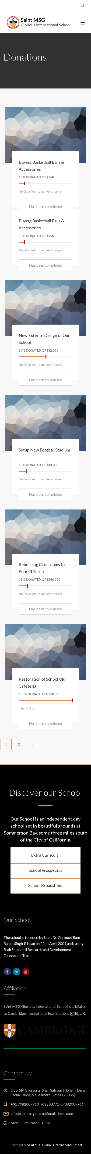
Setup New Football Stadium (44, 449)
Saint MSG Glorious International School (54, 1145)
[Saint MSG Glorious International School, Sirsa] (38, 22)
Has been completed (45, 206)
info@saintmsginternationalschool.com (41, 1113)
